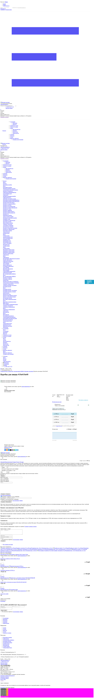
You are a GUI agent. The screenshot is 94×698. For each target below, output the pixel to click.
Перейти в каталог (5, 117)
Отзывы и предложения (18, 139)
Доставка (22, 462)
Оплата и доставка (14, 126)
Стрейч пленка (6, 646)
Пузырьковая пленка (7, 642)
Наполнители (6, 314)
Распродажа (15, 132)
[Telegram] (17, 450)
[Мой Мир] (9, 450)
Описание (3, 462)
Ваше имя (3, 477)
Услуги (4, 631)
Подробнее (3, 687)
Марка (3, 467)
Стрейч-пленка (6, 248)
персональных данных (18, 500)
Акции (11, 128)
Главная (2, 371)
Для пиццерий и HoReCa (8, 640)
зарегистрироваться (25, 386)
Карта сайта (3, 679)
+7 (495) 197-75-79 (59, 426)
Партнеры (15, 123)
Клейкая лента (6, 235)
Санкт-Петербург (6, 5)
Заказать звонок (9, 108)
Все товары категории (8, 544)
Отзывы (14, 462)
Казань (4, 4)
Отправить (3, 540)
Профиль (4, 470)
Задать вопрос (4, 610)
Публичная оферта (5, 678)
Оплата (17, 462)
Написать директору (14, 138)
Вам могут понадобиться (6, 551)
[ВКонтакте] (5, 450)
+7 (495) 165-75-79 (10, 107)
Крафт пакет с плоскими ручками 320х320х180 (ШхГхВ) (13, 582)
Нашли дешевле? (83, 405)
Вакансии (5, 619)
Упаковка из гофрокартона (9, 309)
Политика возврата (5, 677)
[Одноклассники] (7, 450)
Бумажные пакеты (7, 289)
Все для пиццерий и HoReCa (9, 276)
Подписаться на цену (57, 401)
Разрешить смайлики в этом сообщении (10, 496)
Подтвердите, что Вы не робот (7, 498)
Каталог (5, 183)
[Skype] (16, 450)
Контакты (12, 135)
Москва (6, 1)
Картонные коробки (7, 187)
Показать (3, 476)
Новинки (15, 130)
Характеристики (8, 462)
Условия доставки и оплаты (30, 526)
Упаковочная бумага (7, 323)
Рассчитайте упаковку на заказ (89, 282)
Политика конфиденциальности (8, 675)
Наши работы (6, 623)
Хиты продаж (16, 133)
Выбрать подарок (8, 447)
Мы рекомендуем (16, 129)
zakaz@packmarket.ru (22, 7)
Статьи (11, 137)
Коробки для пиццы (29, 371)
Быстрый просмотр (5, 554)
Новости (14, 124)
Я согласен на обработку (12, 500)
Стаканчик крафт (4, 593)
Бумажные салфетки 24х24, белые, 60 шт (10, 558)
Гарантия (12, 134)
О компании (12, 121)
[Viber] (12, 450)
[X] (10, 450)
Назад (4, 182)
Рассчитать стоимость (83, 400)
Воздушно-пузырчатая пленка (9, 301)
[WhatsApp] (14, 450)
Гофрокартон (6, 257)
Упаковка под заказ (14, 125)
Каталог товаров (7, 371)
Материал (4, 468)
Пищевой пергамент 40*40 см (8, 570)
